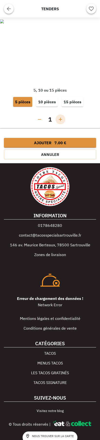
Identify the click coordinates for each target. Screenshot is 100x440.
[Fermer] (9, 9)
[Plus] (60, 119)
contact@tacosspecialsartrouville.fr (50, 235)
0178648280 (50, 225)
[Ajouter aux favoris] (91, 9)
